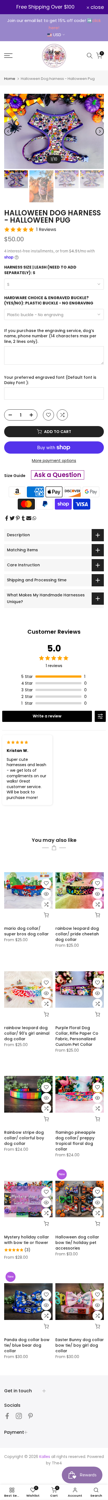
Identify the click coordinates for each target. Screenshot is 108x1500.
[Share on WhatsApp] (34, 518)
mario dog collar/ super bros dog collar (26, 931)
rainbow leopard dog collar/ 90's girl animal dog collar (27, 1033)
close (96, 7)
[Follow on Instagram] (19, 1416)
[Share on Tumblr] (23, 518)
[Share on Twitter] (12, 518)
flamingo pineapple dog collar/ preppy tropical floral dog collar (75, 1141)
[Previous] (8, 131)
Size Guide (14, 475)
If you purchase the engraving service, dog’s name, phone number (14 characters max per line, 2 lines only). (50, 336)
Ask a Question (57, 475)
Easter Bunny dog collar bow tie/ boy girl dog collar (79, 1345)
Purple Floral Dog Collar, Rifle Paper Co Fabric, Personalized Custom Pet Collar (76, 1036)
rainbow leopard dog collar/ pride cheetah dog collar (77, 934)
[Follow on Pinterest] (30, 1416)
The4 (57, 1463)
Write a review (47, 716)
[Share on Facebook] (6, 518)
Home (9, 78)
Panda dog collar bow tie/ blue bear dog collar (27, 1345)
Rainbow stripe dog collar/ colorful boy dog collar (24, 1138)
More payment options (54, 460)
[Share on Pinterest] (17, 518)
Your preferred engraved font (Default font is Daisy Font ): (50, 380)
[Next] (100, 131)
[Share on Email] (28, 518)
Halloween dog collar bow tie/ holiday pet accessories (77, 1242)
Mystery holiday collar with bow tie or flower (26, 1239)
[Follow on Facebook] (7, 1416)
